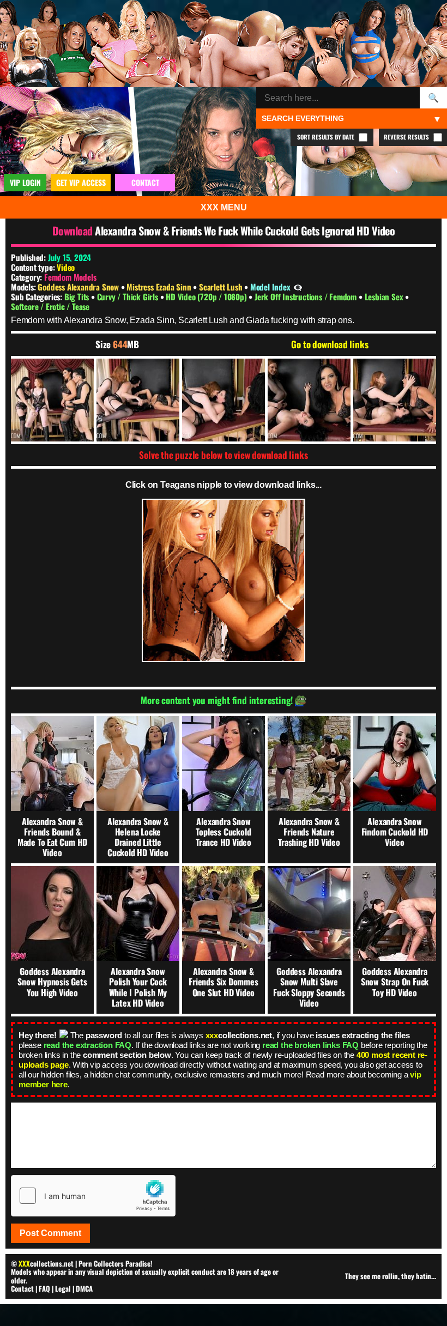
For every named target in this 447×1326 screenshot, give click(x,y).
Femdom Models (70, 277)
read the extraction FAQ (87, 1045)
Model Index (270, 287)
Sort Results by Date (326, 136)
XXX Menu (224, 207)
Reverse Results (407, 136)
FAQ (44, 1288)
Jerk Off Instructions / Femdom (307, 296)
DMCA (84, 1288)
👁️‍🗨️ (298, 287)
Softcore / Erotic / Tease (50, 306)
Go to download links (329, 344)
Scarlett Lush (221, 287)
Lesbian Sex (385, 296)
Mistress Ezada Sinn (159, 287)
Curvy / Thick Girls (128, 296)
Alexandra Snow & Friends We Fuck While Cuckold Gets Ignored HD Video (245, 230)
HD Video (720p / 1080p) (207, 296)
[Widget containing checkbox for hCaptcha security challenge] (93, 1195)
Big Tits (77, 296)
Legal (63, 1288)
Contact (22, 1288)
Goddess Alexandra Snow (79, 287)
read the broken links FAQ (310, 1045)
